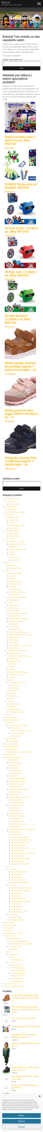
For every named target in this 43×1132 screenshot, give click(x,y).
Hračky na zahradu (13, 611)
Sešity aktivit (15, 688)
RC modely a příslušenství (17, 592)
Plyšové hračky (12, 696)
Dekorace (12, 693)
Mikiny (9, 930)
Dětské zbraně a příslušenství (17, 597)
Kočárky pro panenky (16, 675)
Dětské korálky (14, 659)
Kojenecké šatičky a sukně (20, 859)
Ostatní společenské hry (17, 549)
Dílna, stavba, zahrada (12, 531)
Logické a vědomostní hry (17, 544)
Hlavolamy (14, 547)
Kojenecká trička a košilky (19, 837)
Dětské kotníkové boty (18, 898)
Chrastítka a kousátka (14, 573)
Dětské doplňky (14, 768)
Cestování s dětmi (13, 517)
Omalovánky (15, 685)
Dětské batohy (14, 520)
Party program (11, 691)
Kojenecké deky (12, 749)
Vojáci (9, 715)
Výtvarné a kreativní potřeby (18, 725)
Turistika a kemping (15, 946)
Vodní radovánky (14, 627)
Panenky (12, 677)
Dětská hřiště (15, 616)
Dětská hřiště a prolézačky (18, 613)
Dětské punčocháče (17, 803)
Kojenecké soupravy (17, 861)
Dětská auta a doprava (14, 581)
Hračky (7, 571)
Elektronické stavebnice (17, 712)
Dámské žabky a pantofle (19, 883)
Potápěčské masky (19, 976)
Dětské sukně (15, 811)
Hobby (7, 563)
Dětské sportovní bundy (19, 824)
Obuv (8, 867)
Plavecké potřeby (10, 925)
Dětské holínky (16, 896)
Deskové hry (15, 557)
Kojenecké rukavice (17, 856)
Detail (12, 148)
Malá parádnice (14, 648)
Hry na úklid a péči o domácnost (19, 645)
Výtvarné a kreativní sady (21, 731)
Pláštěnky (14, 949)
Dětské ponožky (16, 800)
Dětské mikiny (15, 787)
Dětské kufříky (13, 741)
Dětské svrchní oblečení (17, 816)
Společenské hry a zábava (15, 541)
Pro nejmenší (11, 707)
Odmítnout (21, 1121)
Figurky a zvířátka (12, 608)
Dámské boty (13, 869)
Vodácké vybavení (17, 978)
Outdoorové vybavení (14, 938)
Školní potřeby (11, 739)
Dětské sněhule (16, 907)
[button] (40, 1096)
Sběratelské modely (15, 568)
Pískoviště (14, 624)
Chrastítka (12, 576)
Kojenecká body (16, 835)
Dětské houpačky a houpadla (18, 619)
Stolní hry (12, 555)
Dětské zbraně (14, 600)
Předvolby (21, 1127)
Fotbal (13, 957)
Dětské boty (13, 885)
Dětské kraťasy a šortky (17, 781)
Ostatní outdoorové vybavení (18, 941)
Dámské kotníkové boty (19, 872)
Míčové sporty (13, 955)
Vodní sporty (13, 962)
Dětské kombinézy (17, 821)
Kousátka (12, 579)
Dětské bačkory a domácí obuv (21, 888)
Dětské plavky (13, 795)
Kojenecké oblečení (11, 747)
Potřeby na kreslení (17, 733)
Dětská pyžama (16, 792)
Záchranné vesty (18, 981)
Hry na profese (14, 643)
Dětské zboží (9, 515)
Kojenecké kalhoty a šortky (20, 843)
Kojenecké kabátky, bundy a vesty (22, 840)
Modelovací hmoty (15, 661)
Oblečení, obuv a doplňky (13, 757)
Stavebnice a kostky (13, 709)
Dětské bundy (15, 819)
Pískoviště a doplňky (16, 621)
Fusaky (11, 523)
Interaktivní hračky (15, 653)
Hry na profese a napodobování (17, 632)
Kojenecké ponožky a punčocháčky (22, 853)
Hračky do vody (16, 629)
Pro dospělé (9, 928)
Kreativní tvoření (16, 728)
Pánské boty (13, 915)
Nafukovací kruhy (19, 968)
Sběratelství (11, 565)
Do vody (9, 603)
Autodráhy (12, 587)
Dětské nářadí (13, 640)
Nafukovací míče (14, 605)
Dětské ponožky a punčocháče (19, 797)
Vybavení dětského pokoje (15, 525)
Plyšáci (11, 699)
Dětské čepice (16, 771)
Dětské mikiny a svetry (16, 784)
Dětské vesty (15, 827)
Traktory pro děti (14, 704)
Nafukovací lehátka (19, 970)
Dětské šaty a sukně (16, 805)
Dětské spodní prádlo (16, 813)
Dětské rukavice (16, 773)
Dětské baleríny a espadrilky (20, 890)
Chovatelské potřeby (11, 499)
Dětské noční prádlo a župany (19, 789)
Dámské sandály (16, 875)
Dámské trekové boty (18, 880)
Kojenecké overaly (17, 850)
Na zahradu (10, 667)
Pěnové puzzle (14, 528)
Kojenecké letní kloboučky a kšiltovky (19, 752)
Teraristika (10, 501)
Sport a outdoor (10, 936)
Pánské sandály (16, 917)
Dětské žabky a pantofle (19, 912)
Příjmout (21, 1115)
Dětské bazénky (14, 536)
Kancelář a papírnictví (12, 720)
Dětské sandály (16, 904)
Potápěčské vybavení (18, 973)
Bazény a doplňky (12, 533)
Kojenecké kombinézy (18, 845)
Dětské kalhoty (12, 509)
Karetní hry (14, 560)
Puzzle (11, 552)
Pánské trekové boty (18, 920)
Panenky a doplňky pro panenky (17, 672)
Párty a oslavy (9, 923)
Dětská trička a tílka (15, 763)
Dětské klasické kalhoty (19, 779)
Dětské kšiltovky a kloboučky (16, 512)
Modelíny (14, 664)
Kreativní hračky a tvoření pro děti (18, 656)
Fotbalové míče (18, 960)
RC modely (14, 595)
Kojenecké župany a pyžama (20, 864)
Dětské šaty (15, 808)
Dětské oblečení (10, 507)
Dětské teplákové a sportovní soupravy (22, 829)
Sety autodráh (15, 589)
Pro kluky (10, 701)
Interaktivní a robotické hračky (17, 651)
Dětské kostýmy (14, 637)
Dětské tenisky (16, 909)
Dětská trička (15, 765)
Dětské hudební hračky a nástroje (20, 635)
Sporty (9, 952)
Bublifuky (12, 669)
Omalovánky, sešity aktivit (17, 683)
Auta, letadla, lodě (15, 584)
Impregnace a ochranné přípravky (22, 944)
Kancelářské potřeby (11, 744)
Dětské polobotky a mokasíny (21, 901)
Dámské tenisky (16, 877)
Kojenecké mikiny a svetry (19, 848)
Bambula (6, 2)
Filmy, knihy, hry (10, 539)
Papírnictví (10, 680)
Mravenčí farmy (14, 504)
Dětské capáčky (16, 893)
